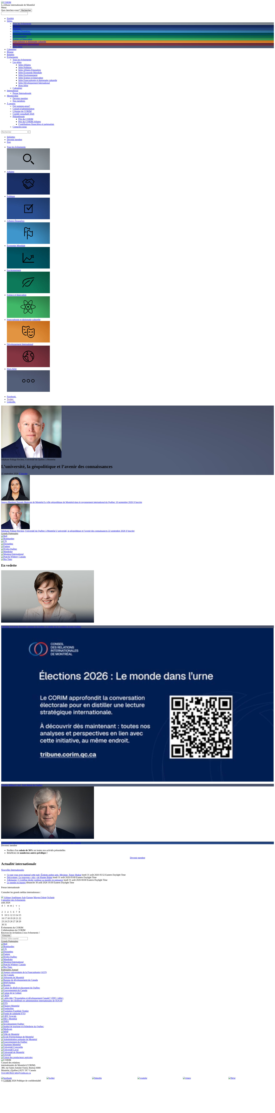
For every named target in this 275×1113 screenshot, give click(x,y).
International (12, 90)
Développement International (26, 44)
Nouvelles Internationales (12, 870)
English (10, 18)
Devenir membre (20, 98)
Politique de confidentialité (29, 1080)
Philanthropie (19, 116)
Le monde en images (16, 882)
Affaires (16, 26)
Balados (10, 54)
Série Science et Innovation (30, 78)
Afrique (7, 897)
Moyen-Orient (40, 897)
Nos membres (19, 101)
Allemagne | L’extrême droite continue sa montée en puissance (35, 880)
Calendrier (11, 49)
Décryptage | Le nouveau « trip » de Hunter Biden (29, 877)
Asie (24, 897)
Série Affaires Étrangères (29, 70)
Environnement (19, 36)
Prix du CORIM (25, 119)
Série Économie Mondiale (30, 72)
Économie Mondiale (22, 34)
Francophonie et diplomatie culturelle (29, 41)
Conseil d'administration (23, 109)
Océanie (50, 897)
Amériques (16, 897)
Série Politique (25, 67)
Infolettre (11, 137)
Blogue (10, 52)
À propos (11, 103)
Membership (12, 96)
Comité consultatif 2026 (23, 114)
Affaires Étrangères (21, 31)
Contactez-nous (20, 127)
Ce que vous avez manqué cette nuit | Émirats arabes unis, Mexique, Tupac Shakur (44, 875)
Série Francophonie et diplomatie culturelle (37, 80)
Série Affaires (24, 65)
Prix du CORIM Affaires (29, 121)
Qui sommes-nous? (21, 106)
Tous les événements (22, 23)
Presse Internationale (22, 93)
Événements (12, 57)
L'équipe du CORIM (22, 111)
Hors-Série (17, 47)
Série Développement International (34, 83)
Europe (29, 897)
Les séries (17, 62)
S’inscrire (23, 473)
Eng (9, 142)
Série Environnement (27, 75)
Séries (9, 21)
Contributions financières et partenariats (36, 124)
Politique (17, 29)
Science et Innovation (22, 39)
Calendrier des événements (13, 900)
